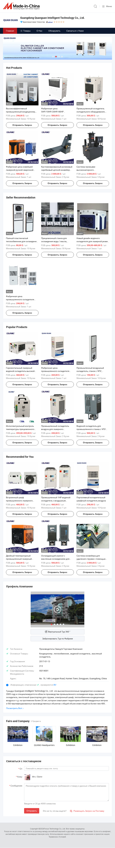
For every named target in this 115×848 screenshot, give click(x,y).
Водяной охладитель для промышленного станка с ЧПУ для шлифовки (91, 429)
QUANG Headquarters (44, 745)
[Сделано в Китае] (22, 5)
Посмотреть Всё (14, 708)
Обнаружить (54, 30)
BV (55, 684)
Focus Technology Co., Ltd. (55, 828)
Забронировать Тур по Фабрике (57, 638)
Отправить (32, 810)
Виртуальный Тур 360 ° (59, 631)
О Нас (39, 30)
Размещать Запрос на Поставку (87, 810)
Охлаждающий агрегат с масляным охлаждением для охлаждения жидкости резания (56, 558)
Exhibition (17, 745)
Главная (10, 30)
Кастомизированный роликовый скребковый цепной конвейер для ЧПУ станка (56, 169)
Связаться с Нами (75, 30)
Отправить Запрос (22, 125)
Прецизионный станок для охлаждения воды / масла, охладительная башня (54, 241)
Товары (27, 30)
